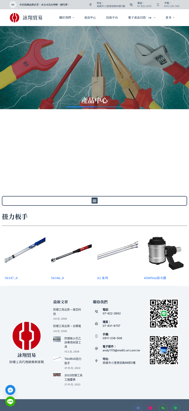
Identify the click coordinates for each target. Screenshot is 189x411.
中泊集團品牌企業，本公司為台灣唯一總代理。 (44, 4)
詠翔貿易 (33, 17)
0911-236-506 (112, 338)
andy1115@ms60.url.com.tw (121, 350)
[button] (95, 200)
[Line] (10, 401)
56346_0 (57, 277)
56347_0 (11, 277)
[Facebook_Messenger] (10, 390)
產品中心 (90, 17)
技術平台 (112, 17)
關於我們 (65, 17)
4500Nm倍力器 (155, 277)
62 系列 (102, 277)
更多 (168, 17)
